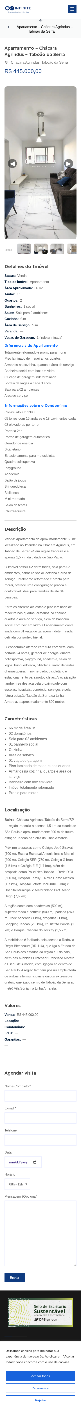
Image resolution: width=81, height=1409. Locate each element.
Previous (12, 163)
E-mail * (10, 1108)
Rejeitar (40, 1400)
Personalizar (41, 1388)
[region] (40, 1375)
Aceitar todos (40, 1376)
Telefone (10, 1130)
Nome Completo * (17, 1086)
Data (7, 1152)
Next (68, 163)
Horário (9, 1174)
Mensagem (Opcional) (20, 1196)
